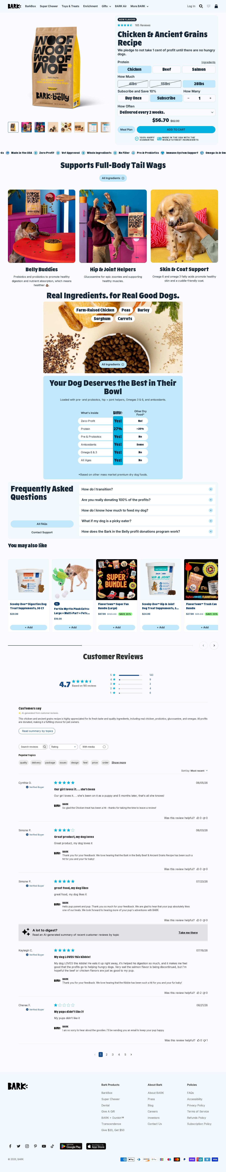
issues (63, 762)
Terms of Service (198, 1111)
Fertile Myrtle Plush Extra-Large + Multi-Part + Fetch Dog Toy (72, 611)
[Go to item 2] (26, 127)
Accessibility (194, 1099)
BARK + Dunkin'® (112, 1117)
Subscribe (166, 98)
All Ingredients (111, 178)
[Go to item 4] (53, 127)
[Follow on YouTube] (44, 1146)
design (75, 762)
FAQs (190, 1092)
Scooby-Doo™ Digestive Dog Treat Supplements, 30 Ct (28, 606)
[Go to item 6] (79, 127)
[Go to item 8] (106, 127)
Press (151, 1099)
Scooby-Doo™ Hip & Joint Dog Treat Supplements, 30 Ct (160, 606)
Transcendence (111, 1123)
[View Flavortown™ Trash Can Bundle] (204, 579)
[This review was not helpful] (204, 818)
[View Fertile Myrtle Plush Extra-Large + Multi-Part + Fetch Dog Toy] (72, 579)
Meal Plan (126, 129)
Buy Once (133, 98)
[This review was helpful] (198, 818)
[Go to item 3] (39, 127)
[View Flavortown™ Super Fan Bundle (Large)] (116, 579)
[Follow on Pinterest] (35, 1146)
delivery (36, 762)
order (105, 762)
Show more (119, 762)
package (50, 762)
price (95, 762)
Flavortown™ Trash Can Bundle (201, 606)
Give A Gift (108, 1111)
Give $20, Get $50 (112, 1130)
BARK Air (121, 6)
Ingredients (208, 62)
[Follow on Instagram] (27, 1146)
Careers (153, 1111)
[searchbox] (30, 746)
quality (23, 762)
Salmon (199, 69)
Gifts (105, 6)
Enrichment (90, 6)
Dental (105, 1105)
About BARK (156, 1092)
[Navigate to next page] (131, 1054)
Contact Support (42, 532)
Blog (150, 1105)
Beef (166, 69)
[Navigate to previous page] (95, 1054)
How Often (126, 106)
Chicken (134, 69)
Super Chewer (49, 6)
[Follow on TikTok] (52, 1146)
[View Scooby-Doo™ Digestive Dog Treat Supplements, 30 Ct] (28, 579)
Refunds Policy (196, 1117)
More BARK (138, 6)
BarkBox (30, 6)
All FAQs (42, 524)
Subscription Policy (199, 1123)
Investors (153, 1117)
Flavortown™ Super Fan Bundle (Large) (113, 606)
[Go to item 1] (13, 127)
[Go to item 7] (92, 127)
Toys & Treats (70, 6)
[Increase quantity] (210, 98)
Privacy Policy (196, 1105)
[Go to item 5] (66, 127)
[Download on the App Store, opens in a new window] (96, 1146)
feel (85, 762)
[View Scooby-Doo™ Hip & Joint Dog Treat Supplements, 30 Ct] (160, 579)
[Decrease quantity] (188, 98)
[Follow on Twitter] (18, 1146)
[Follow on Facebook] (10, 1146)
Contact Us (155, 1123)
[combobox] (63, 747)
